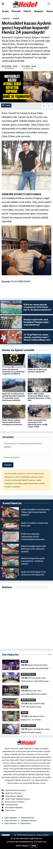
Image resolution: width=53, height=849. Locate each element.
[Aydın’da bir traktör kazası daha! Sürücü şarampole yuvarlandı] (13, 412)
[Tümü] (49, 655)
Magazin (38, 11)
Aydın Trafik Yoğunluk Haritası (17, 799)
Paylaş (7, 105)
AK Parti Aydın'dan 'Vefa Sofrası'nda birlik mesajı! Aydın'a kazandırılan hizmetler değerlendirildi (35, 680)
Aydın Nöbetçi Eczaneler (15, 790)
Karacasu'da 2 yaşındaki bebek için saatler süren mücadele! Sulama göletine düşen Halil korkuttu (35, 693)
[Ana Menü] (3, 4)
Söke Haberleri (10, 823)
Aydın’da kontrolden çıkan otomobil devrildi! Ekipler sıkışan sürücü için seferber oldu (36, 667)
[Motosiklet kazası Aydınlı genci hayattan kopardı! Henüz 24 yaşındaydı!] (26, 86)
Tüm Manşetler (11, 805)
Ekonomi (16, 11)
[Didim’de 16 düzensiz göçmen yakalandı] (39, 361)
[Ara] (48, 4)
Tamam (33, 846)
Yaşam (24, 712)
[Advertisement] (26, 619)
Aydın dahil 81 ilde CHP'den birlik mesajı (33, 705)
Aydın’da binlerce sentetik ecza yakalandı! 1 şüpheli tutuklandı (13, 372)
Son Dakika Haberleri (14, 808)
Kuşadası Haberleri (29, 821)
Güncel (27, 11)
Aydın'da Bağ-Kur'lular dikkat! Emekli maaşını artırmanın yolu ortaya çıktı (35, 731)
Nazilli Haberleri (27, 818)
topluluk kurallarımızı (25, 474)
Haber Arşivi (10, 810)
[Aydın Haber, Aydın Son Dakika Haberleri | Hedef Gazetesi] (25, 4)
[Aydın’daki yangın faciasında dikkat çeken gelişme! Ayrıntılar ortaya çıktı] (39, 385)
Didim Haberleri (10, 821)
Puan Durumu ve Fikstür (15, 802)
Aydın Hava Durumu (13, 793)
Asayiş (5, 11)
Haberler (6, 19)
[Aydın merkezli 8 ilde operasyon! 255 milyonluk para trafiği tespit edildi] (39, 412)
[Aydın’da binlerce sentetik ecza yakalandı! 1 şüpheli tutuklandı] (13, 361)
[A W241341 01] (26, 165)
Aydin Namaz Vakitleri (14, 796)
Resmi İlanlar (26, 823)
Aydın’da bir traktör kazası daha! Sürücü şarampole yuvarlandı (12, 422)
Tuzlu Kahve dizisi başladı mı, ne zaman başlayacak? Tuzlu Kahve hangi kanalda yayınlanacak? (35, 718)
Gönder (8, 465)
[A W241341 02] (26, 250)
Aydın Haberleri (28, 674)
